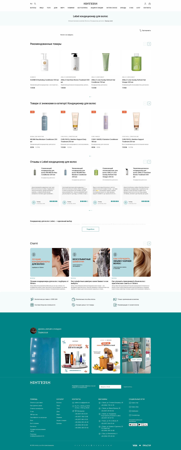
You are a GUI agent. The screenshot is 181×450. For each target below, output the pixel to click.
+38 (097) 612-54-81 (81, 414)
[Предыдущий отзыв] (145, 162)
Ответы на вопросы (36, 408)
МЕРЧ (62, 8)
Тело (58, 408)
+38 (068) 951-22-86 (81, 425)
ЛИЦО (41, 8)
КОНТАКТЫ (147, 8)
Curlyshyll (64, 136)
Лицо (58, 405)
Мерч (58, 414)
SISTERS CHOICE (111, 8)
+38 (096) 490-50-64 (81, 427)
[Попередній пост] (33, 355)
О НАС (131, 8)
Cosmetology (136, 415)
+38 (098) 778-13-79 (107, 405)
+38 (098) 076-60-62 (108, 436)
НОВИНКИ (71, 8)
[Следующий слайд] (149, 44)
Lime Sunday (100, 77)
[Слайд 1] (89, 210)
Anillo (63, 77)
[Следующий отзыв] (149, 162)
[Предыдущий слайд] (145, 44)
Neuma (32, 136)
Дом (58, 411)
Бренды (59, 423)
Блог (31, 420)
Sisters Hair (135, 403)
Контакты (33, 426)
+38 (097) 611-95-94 (107, 411)
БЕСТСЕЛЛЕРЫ (82, 8)
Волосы (59, 402)
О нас (32, 411)
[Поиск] (35, 3)
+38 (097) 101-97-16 (107, 418)
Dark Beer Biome (71, 77)
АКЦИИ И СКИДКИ (97, 8)
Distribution (135, 411)
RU (31, 4)
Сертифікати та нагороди (38, 417)
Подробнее (90, 229)
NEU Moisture (39, 136)
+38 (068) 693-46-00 (81, 422)
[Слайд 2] (90, 210)
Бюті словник (34, 423)
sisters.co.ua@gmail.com (82, 402)
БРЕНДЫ (123, 8)
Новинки (59, 417)
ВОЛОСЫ (33, 8)
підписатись (128, 387)
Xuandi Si (33, 77)
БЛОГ (138, 8)
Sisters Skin (135, 407)
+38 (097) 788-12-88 (81, 416)
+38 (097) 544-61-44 (107, 423)
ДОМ (55, 8)
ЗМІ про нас (34, 414)
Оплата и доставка (36, 402)
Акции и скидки (61, 420)
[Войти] (145, 3)
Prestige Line (73, 136)
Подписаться (43, 332)
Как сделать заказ (36, 405)
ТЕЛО (49, 8)
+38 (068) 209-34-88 (107, 430)
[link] (149, 3)
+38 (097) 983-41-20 (81, 419)
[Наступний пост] (147, 355)
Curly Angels (95, 136)
